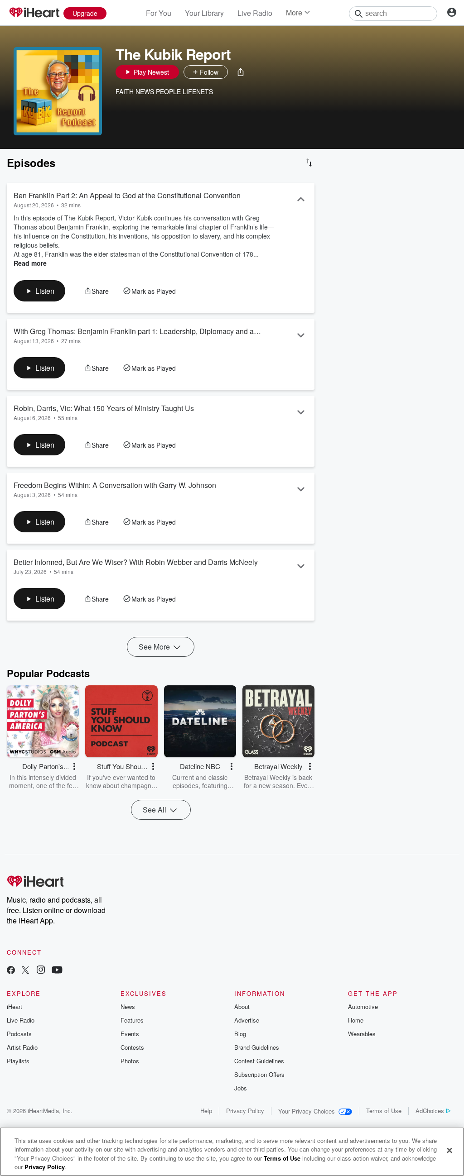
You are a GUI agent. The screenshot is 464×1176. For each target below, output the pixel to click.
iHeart (14, 1006)
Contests (132, 1047)
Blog (240, 1033)
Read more (30, 263)
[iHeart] (34, 13)
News (128, 1006)
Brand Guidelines (256, 1047)
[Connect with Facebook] (11, 971)
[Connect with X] (25, 971)
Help (206, 1110)
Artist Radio (22, 1047)
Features (132, 1020)
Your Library (204, 13)
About (242, 1006)
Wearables (362, 1033)
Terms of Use (383, 1110)
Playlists (18, 1060)
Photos (130, 1060)
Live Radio (254, 13)
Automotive (363, 1006)
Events (130, 1033)
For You (158, 13)
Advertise (246, 1020)
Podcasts (19, 1033)
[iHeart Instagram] (41, 971)
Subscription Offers (259, 1074)
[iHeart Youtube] (57, 971)
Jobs (240, 1088)
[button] (240, 72)
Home (355, 1020)
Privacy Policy (245, 1110)
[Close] (449, 1150)
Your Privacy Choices (306, 1111)
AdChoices (430, 1110)
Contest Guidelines (259, 1060)
